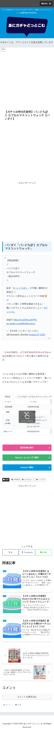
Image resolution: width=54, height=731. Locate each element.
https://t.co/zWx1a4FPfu (25, 320)
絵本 (7, 480)
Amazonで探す (27, 467)
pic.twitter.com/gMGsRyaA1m (20, 323)
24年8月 (17, 480)
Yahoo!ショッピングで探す (27, 457)
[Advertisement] (27, 78)
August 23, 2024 (37, 334)
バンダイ (41, 480)
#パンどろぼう (20, 288)
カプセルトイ (29, 480)
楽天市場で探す (27, 447)
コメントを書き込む (27, 697)
